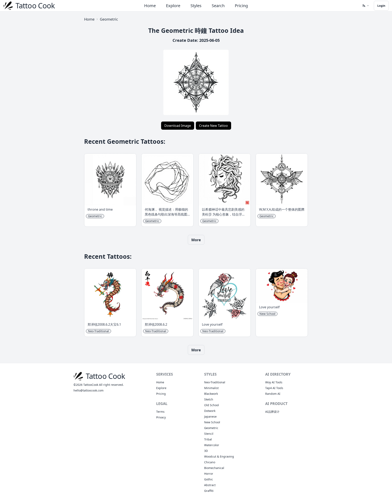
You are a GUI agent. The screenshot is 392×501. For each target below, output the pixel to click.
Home (150, 5)
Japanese (210, 416)
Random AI (272, 394)
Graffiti (209, 491)
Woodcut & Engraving (219, 456)
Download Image (177, 125)
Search (218, 5)
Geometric (109, 19)
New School (212, 422)
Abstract (210, 485)
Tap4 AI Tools (274, 388)
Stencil (208, 434)
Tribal (208, 439)
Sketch (208, 399)
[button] (365, 6)
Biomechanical (214, 468)
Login (381, 6)
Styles (196, 5)
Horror (208, 474)
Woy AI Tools (273, 382)
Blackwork (211, 394)
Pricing (241, 5)
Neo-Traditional (214, 382)
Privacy (161, 417)
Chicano (209, 462)
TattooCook (90, 385)
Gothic (208, 479)
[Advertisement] (42, 76)
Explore (173, 5)
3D (206, 451)
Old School (211, 405)
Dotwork (209, 411)
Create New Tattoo (213, 125)
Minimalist (211, 388)
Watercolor (211, 445)
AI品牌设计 (272, 412)
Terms (160, 412)
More (196, 239)
